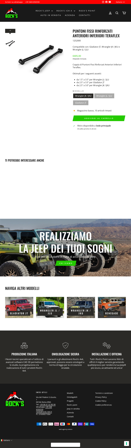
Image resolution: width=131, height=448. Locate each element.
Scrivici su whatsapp (14, 2)
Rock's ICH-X (65, 10)
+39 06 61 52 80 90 (48, 404)
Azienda (70, 15)
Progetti (70, 401)
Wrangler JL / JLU (104, 95)
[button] (6, 440)
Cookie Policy (100, 401)
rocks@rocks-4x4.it (44, 412)
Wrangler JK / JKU (83, 95)
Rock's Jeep (43, 10)
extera (70, 429)
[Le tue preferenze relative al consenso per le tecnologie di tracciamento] (126, 443)
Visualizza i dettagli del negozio (89, 133)
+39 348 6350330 (32, 2)
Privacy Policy (101, 397)
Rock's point (87, 10)
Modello (78, 91)
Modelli (70, 393)
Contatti (84, 15)
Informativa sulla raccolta (65, 445)
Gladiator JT (80, 102)
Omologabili (72, 397)
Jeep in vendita (73, 409)
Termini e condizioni (104, 393)
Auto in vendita (51, 15)
